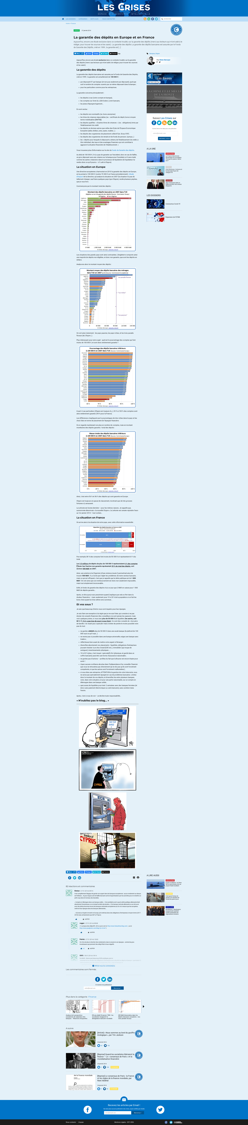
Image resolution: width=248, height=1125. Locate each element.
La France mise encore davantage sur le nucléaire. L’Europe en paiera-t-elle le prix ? (174, 158)
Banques (152, 53)
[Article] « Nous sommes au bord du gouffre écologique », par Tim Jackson (116, 1034)
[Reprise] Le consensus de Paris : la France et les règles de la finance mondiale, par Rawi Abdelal (115, 1078)
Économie (114, 1067)
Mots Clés (94, 19)
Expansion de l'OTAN (173, 217)
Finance (73, 23)
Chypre (157, 53)
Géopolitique (170, 153)
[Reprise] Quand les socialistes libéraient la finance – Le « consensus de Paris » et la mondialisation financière (115, 1056)
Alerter (87, 919)
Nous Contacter (108, 19)
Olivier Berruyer (164, 60)
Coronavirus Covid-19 (173, 204)
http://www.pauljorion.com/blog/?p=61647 (93, 928)
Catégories (83, 19)
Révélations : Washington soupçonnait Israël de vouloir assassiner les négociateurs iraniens (173, 912)
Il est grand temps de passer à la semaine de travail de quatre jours (172, 897)
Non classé (169, 907)
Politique (169, 180)
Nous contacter (71, 1122)
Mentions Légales (120, 1122)
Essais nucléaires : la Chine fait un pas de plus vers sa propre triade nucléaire (174, 884)
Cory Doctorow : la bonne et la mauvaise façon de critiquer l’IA (174, 171)
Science (168, 167)
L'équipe (81, 1122)
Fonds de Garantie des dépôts (123, 150)
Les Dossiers (71, 19)
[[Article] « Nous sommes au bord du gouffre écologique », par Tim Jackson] (81, 1039)
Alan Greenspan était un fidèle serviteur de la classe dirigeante (174, 184)
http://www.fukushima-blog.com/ (117, 926)
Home (67, 23)
